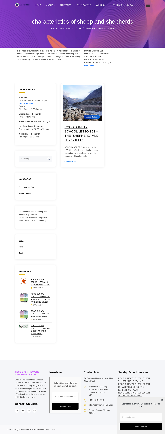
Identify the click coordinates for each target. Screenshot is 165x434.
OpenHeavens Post (26, 187)
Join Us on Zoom (26, 103)
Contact (117, 5)
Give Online (89, 65)
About (49, 5)
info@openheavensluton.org (101, 405)
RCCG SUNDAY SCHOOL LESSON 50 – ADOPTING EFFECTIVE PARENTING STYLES (41, 298)
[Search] (50, 157)
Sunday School (91, 117)
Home (38, 5)
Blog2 (21, 253)
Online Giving (84, 5)
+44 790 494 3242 (96, 400)
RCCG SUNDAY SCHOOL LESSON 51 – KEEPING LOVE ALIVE (40, 282)
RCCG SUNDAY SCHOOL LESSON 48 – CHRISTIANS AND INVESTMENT (40, 330)
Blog (130, 5)
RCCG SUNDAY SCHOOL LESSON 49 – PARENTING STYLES (40, 313)
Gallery (100, 5)
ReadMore (69, 161)
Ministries (65, 5)
